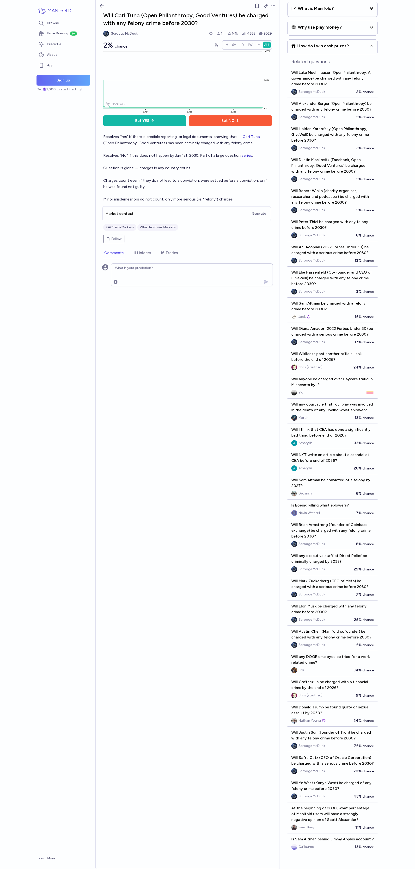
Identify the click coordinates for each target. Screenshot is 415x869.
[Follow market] (257, 6)
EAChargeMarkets (120, 227)
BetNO (228, 120)
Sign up (63, 80)
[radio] (226, 45)
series (247, 155)
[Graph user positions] (216, 45)
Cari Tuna (251, 136)
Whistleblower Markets (158, 227)
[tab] (114, 253)
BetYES (142, 120)
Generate (259, 214)
